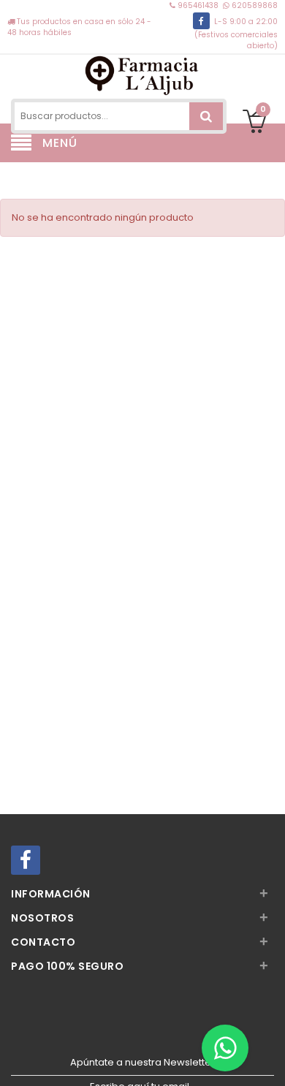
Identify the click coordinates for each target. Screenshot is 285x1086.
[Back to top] (269, 1059)
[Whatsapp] (225, 1048)
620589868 (253, 5)
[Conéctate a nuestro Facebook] (201, 20)
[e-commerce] (143, 75)
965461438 (198, 5)
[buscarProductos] (206, 116)
